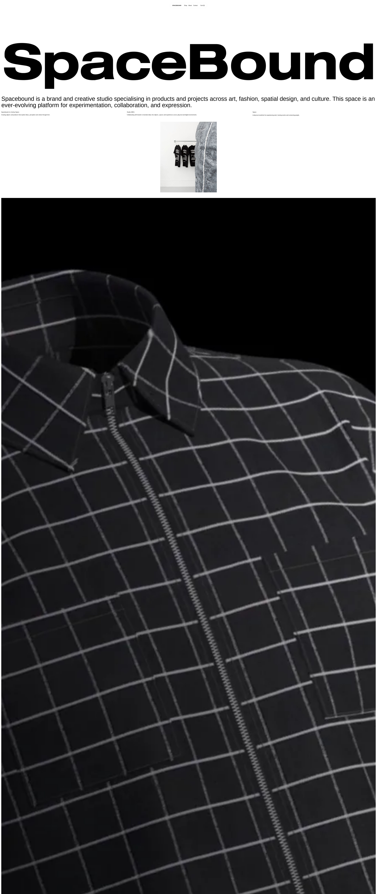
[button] (202, 5)
